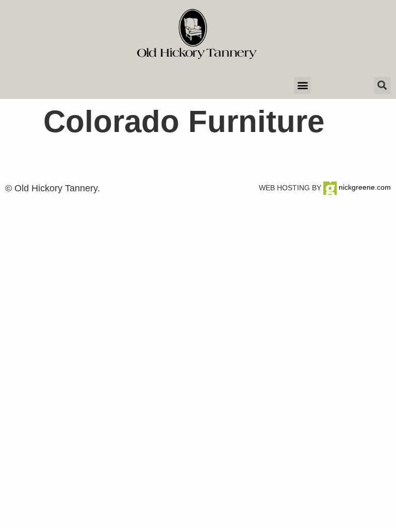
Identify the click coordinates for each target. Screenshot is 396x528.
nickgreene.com (364, 187)
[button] (302, 85)
